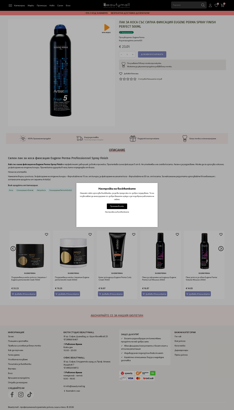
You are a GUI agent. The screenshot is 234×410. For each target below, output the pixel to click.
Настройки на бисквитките (117, 212)
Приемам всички (117, 206)
